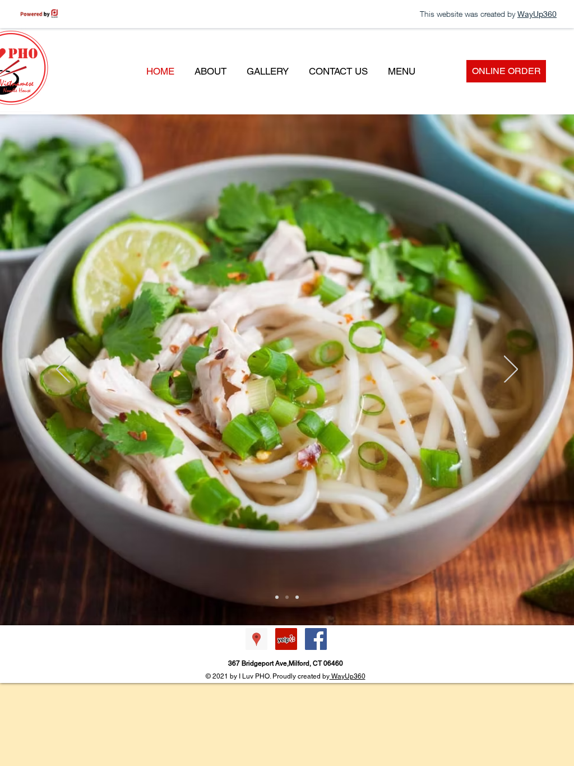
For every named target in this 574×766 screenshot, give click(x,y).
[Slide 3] (297, 597)
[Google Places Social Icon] (256, 639)
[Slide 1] (287, 597)
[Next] (511, 370)
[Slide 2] (277, 597)
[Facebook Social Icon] (316, 639)
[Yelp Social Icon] (286, 639)
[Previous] (63, 370)
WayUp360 (347, 676)
